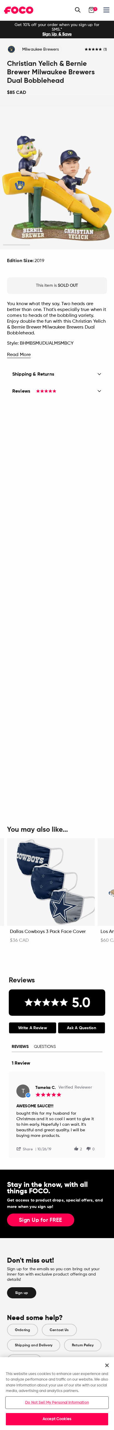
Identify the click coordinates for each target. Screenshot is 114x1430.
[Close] (107, 1365)
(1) (105, 49)
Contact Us (59, 1330)
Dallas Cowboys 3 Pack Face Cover (48, 931)
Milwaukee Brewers (40, 49)
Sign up (21, 1293)
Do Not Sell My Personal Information (57, 1403)
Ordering (22, 1330)
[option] (57, 29)
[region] (57, 1393)
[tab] (32, 1028)
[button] (26, 1148)
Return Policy (83, 1345)
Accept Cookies (57, 1419)
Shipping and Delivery (33, 1345)
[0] (91, 10)
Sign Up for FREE (40, 1220)
